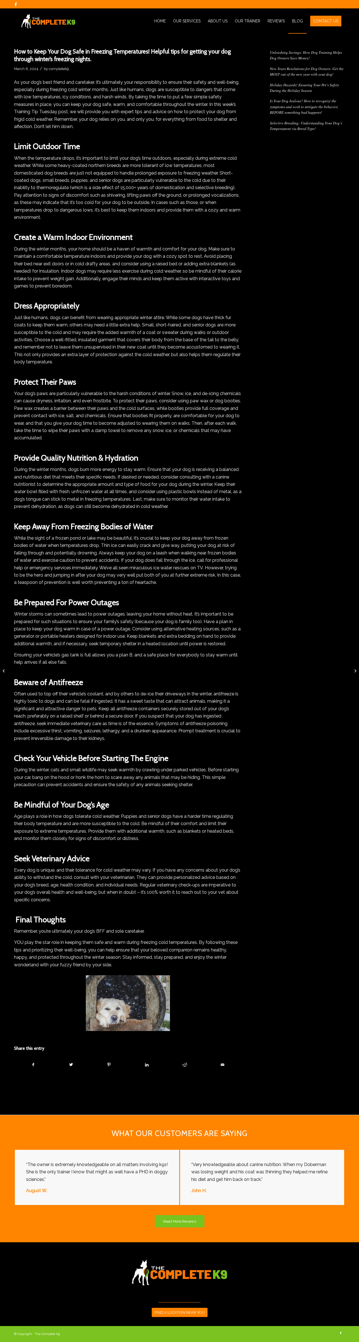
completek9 (59, 69)
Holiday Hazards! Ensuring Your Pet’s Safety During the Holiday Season (304, 87)
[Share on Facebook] (33, 1064)
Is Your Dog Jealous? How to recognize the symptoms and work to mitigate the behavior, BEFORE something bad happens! (304, 106)
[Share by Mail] (222, 1064)
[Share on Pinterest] (109, 1064)
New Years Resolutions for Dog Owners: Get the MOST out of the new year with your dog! (307, 71)
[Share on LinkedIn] (147, 1064)
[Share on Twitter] (71, 1064)
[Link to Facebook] (15, 4)
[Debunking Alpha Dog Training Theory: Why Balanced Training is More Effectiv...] (4, 671)
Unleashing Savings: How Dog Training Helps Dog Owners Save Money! (306, 55)
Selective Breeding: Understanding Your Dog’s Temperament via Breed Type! (306, 125)
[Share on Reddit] (185, 1064)
